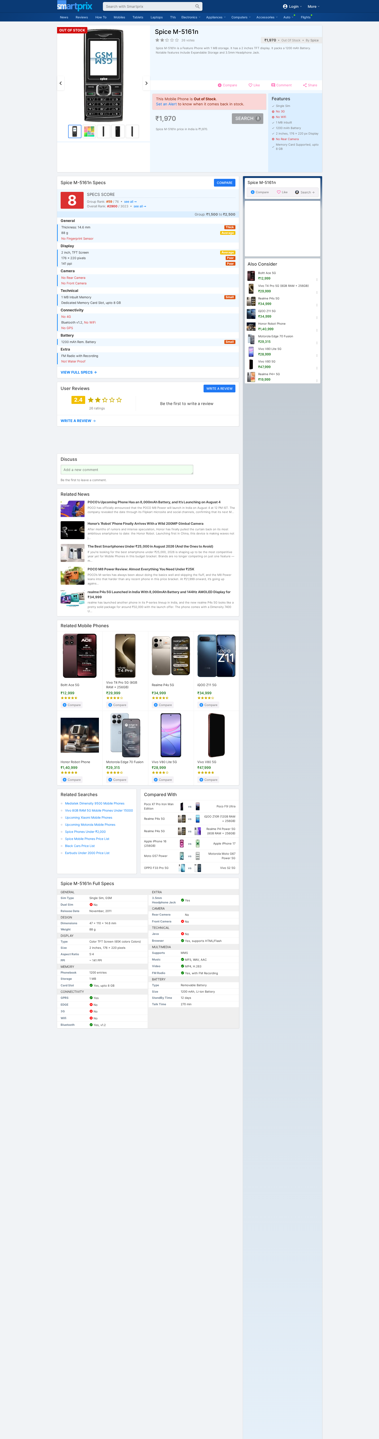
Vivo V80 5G (206, 762)
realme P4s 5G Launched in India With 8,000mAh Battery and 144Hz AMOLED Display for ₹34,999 (159, 594)
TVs (173, 17)
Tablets (138, 17)
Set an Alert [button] (166, 104)
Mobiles (119, 17)
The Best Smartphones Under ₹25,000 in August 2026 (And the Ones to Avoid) (150, 546)
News (64, 17)
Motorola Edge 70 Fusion (124, 762)
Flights (306, 17)
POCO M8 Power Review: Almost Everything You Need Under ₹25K (141, 569)
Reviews (82, 17)
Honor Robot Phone (75, 762)
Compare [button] (224, 183)
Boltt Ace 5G (70, 685)
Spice (314, 40)
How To (100, 17)
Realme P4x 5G (269, 374)
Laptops (157, 17)
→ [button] (78, 421)
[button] (148, 372)
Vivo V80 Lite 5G (164, 762)
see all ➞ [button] (130, 201)
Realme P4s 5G (163, 685)
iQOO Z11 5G (207, 685)
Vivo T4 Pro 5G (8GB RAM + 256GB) (121, 685)
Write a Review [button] (219, 388)
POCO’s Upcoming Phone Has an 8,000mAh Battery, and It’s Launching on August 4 (154, 502)
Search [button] (244, 118)
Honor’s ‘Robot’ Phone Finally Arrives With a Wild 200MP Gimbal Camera (146, 523)
